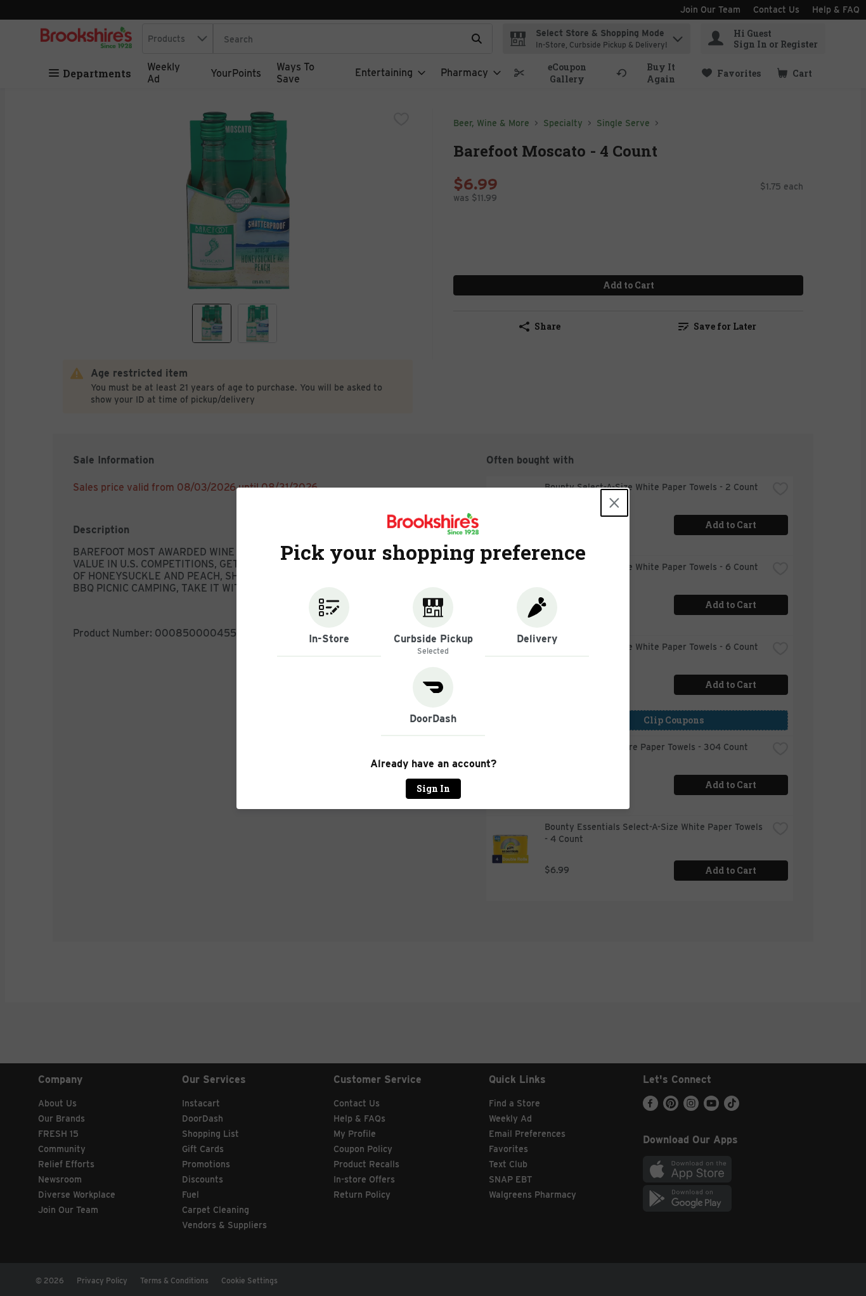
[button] (329, 622)
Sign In (433, 788)
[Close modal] (614, 503)
